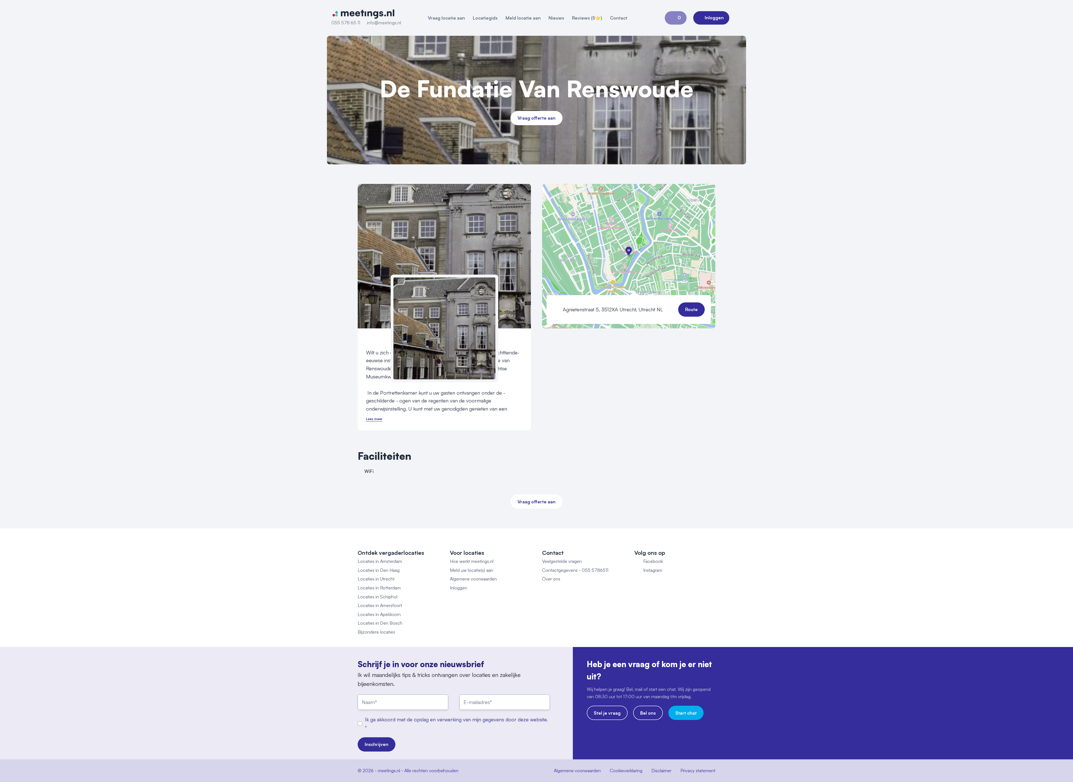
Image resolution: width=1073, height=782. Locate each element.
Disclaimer (661, 770)
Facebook (653, 561)
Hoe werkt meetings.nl (471, 561)
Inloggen (458, 588)
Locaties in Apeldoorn (379, 614)
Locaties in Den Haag (379, 570)
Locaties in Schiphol (377, 596)
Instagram (652, 570)
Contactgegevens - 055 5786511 (575, 570)
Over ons (551, 579)
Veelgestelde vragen (562, 561)
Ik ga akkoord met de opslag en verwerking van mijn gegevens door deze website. (456, 719)
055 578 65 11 (345, 22)
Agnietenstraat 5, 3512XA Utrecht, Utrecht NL (613, 309)
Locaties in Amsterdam (380, 561)
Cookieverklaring (626, 770)
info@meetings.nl (384, 22)
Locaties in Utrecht (376, 579)
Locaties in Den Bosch (380, 623)
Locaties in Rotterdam (379, 588)
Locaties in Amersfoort (380, 605)
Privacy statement (697, 770)
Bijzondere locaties (376, 632)
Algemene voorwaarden (473, 579)
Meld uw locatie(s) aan (471, 570)
